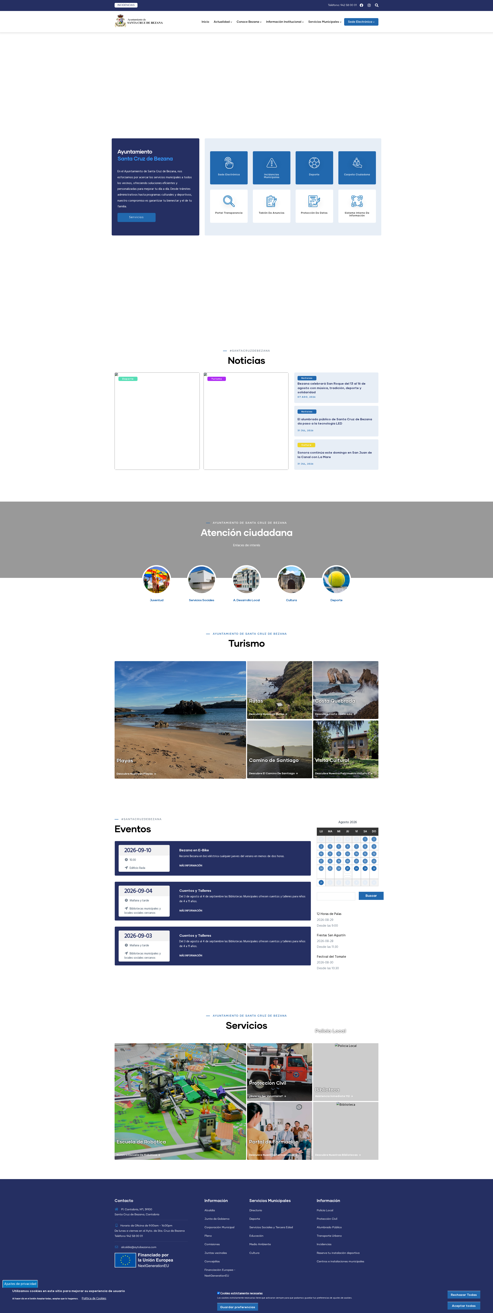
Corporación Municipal (219, 1227)
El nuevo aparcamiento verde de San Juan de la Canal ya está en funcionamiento (245, 459)
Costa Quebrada (335, 701)
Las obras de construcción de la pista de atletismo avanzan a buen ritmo (151, 459)
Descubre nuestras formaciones (271, 1154)
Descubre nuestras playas (135, 773)
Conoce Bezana (248, 21)
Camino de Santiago (274, 760)
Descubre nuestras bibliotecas (336, 1154)
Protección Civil (267, 1083)
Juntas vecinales (216, 1253)
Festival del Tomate (331, 957)
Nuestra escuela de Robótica (137, 1154)
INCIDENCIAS (126, 5)
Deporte (128, 378)
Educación (256, 1236)
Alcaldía (210, 1210)
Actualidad (222, 21)
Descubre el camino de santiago (272, 773)
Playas (125, 760)
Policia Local (330, 1031)
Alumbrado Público (329, 1227)
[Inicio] (139, 20)
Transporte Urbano (329, 1236)
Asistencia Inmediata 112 (332, 1096)
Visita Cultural (332, 760)
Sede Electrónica (360, 21)
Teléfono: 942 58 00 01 (342, 5)
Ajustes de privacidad (20, 1284)
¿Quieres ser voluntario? (266, 1096)
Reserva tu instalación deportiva (338, 1253)
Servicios (136, 217)
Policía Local (325, 1210)
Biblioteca (327, 1089)
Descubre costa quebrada (333, 713)
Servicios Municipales (323, 21)
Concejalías (212, 1261)
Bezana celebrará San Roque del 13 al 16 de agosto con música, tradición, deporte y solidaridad (332, 388)
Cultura (306, 445)
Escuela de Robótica (141, 1141)
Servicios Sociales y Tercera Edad (271, 1227)
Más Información (190, 865)
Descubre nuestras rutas (266, 713)
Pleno (208, 1236)
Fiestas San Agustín (331, 935)
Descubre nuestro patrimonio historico (342, 773)
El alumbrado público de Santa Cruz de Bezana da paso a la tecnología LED (335, 421)
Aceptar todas (464, 1305)
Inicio (205, 21)
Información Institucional (283, 21)
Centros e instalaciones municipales (340, 1261)
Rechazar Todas (464, 1294)
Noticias (307, 378)
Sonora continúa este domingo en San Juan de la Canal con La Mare (335, 454)
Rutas (256, 701)
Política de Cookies (94, 1298)
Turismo (216, 378)
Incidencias (324, 1244)
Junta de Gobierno (217, 1219)
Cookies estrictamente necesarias (241, 1293)
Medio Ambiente (260, 1244)
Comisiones (212, 1244)
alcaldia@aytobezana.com (138, 1247)
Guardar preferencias (237, 1307)
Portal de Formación (273, 1141)
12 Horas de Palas (329, 914)
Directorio (255, 1210)
